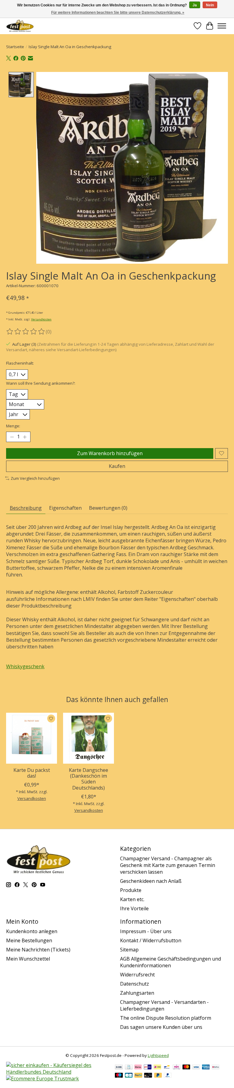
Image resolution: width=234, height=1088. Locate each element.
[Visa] (196, 1068)
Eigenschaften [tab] (65, 508)
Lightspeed (158, 1055)
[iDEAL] (157, 1068)
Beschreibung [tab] (26, 508)
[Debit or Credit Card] (148, 1076)
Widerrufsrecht (137, 974)
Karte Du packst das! (31, 773)
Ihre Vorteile (134, 908)
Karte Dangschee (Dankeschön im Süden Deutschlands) (88, 779)
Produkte (130, 890)
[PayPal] (138, 1076)
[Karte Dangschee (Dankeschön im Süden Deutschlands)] (88, 738)
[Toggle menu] (222, 26)
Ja (195, 5)
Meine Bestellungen (29, 940)
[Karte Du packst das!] (31, 738)
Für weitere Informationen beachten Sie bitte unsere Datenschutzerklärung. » (117, 12)
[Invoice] (129, 1068)
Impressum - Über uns (146, 931)
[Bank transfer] (119, 1068)
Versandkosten (41, 319)
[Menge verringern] (12, 437)
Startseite (15, 46)
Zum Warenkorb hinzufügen (110, 453)
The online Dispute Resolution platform (165, 1018)
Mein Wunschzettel (28, 958)
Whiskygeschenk (25, 666)
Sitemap (129, 949)
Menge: (13, 426)
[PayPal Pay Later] (158, 1076)
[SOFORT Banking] (138, 1068)
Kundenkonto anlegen (31, 931)
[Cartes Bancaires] (129, 1076)
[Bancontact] (167, 1068)
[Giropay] (147, 1068)
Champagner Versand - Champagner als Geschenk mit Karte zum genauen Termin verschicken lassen (167, 865)
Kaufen (117, 466)
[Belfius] (215, 1068)
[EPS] (176, 1068)
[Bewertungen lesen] (26, 331)
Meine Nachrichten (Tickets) (38, 949)
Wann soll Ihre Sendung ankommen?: (40, 383)
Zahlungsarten (137, 993)
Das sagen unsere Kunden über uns (161, 1027)
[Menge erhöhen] (25, 437)
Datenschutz (134, 983)
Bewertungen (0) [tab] (108, 508)
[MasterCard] (186, 1068)
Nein (210, 5)
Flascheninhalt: (20, 363)
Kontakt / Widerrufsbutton (150, 940)
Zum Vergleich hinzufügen (35, 478)
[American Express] (206, 1068)
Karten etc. (132, 899)
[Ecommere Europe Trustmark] (42, 1078)
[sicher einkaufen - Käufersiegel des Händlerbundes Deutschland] (57, 1071)
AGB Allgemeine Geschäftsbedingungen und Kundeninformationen (170, 962)
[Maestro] (119, 1076)
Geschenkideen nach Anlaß (151, 881)
